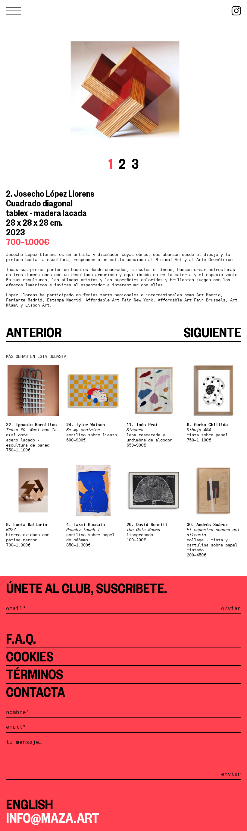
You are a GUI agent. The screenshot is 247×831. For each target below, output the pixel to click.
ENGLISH (29, 804)
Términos (34, 674)
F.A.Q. (21, 639)
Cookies (29, 656)
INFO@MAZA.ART (52, 818)
